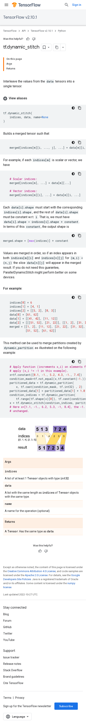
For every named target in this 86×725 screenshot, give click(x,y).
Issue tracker (11, 657)
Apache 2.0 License (36, 575)
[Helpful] (28, 39)
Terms (7, 697)
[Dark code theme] (73, 108)
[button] (43, 98)
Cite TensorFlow (13, 683)
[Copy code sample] (79, 108)
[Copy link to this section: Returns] (19, 522)
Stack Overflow (12, 670)
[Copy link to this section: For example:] (26, 288)
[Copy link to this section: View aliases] (31, 98)
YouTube (9, 640)
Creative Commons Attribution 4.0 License (31, 571)
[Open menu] (6, 5)
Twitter (7, 633)
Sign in (76, 4)
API (24, 30)
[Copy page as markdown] (56, 47)
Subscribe (66, 706)
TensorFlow (10, 30)
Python (62, 30)
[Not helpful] (34, 39)
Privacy (19, 697)
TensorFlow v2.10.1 (20, 17)
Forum (7, 620)
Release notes (12, 663)
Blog (6, 614)
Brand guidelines (13, 676)
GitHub (7, 627)
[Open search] (66, 4)
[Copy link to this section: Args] (15, 462)
